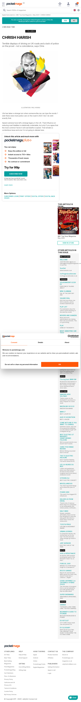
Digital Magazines (38, 667)
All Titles (7, 654)
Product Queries (53, 654)
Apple (35, 654)
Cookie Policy (8, 691)
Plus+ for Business (10, 676)
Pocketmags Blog (9, 670)
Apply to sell (51, 670)
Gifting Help (22, 670)
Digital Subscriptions (8, 15)
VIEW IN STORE (68, 243)
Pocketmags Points (39, 664)
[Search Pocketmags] (4, 10)
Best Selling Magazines (8, 662)
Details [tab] (40, 342)
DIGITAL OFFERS (38, 196)
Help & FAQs (22, 654)
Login (49, 673)
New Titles (7, 658)
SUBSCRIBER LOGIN (11, 196)
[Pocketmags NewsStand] (13, 4)
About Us (65, 654)
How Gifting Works (24, 667)
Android (35, 658)
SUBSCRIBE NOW (15, 174)
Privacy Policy (8, 679)
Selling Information (53, 667)
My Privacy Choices (10, 694)
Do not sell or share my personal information (21, 364)
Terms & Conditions (10, 688)
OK (60, 364)
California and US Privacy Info (9, 684)
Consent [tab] (14, 342)
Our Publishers (8, 673)
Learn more (8, 185)
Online (35, 661)
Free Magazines (9, 667)
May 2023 (36, 15)
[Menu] (3, 4)
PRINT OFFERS (25, 196)
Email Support (23, 658)
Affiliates (50, 658)
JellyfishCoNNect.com (68, 664)
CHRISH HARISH (46, 15)
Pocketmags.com (67, 658)
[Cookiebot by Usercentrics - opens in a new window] (69, 336)
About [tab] (67, 342)
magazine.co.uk (67, 661)
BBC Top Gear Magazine (24, 15)
